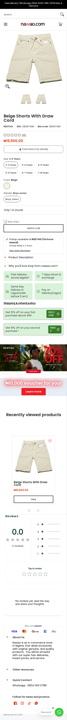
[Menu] (5, 24)
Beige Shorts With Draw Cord (30, 483)
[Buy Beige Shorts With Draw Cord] (33, 457)
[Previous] (6, 60)
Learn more (33, 391)
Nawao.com (9, 714)
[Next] (61, 60)
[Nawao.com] (32, 24)
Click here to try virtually (33, 149)
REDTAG (8, 126)
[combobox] (30, 14)
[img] (12, 135)
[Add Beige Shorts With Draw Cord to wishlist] (50, 441)
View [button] (33, 499)
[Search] (62, 14)
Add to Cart (33, 228)
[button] (60, 24)
